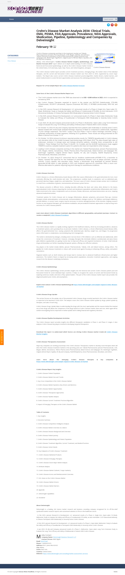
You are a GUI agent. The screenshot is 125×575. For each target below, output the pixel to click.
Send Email (44, 541)
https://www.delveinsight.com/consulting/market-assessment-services (65, 553)
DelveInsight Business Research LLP (64, 537)
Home (9, 1)
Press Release (12, 61)
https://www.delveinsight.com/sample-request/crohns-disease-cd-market (62, 361)
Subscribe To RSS (2, 336)
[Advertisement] (84, 10)
